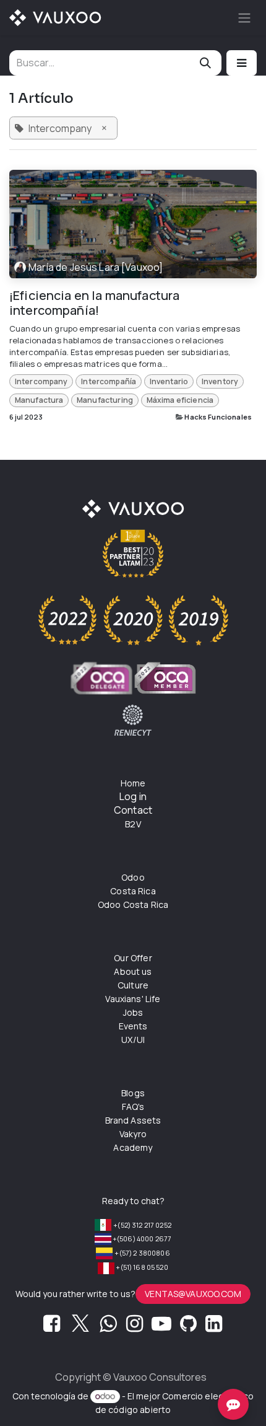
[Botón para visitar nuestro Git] (188, 1327)
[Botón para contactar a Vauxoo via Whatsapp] (108, 1327)
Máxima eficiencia (180, 400)
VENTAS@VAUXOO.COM (193, 1294)
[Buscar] (205, 63)
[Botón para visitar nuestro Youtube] (161, 1327)
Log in (133, 796)
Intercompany (41, 381)
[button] (241, 63)
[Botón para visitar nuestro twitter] (80, 1327)
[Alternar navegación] (244, 17)
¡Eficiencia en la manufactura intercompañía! (94, 303)
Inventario (169, 381)
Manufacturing (105, 400)
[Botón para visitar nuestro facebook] (51, 1327)
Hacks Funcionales (218, 416)
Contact (133, 810)
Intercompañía (108, 381)
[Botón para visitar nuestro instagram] (134, 1327)
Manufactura (39, 400)
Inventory (220, 381)
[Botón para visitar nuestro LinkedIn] (213, 1327)
